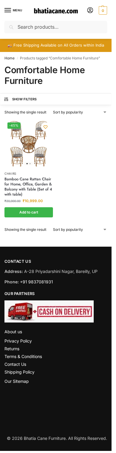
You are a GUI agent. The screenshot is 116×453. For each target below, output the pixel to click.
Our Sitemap (16, 381)
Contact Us (15, 364)
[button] (102, 10)
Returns (11, 348)
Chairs (10, 173)
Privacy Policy (18, 340)
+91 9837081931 (36, 281)
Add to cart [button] (28, 212)
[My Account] (90, 11)
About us (13, 331)
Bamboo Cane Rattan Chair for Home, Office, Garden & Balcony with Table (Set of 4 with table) (28, 187)
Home (9, 58)
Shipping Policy (19, 371)
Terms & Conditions (23, 356)
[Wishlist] (45, 126)
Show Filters (24, 99)
